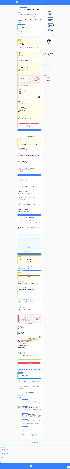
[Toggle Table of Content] (20, 34)
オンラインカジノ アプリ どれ (4, 449)
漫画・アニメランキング (35, 442)
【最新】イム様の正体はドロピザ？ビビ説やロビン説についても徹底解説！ (51, 14)
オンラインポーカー (2, 457)
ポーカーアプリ (2, 455)
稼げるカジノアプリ (2, 450)
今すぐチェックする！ (28, 123)
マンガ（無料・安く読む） (47, 80)
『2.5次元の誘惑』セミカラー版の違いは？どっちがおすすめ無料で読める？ (51, 19)
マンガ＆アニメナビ (22, 1)
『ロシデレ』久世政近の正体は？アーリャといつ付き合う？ (51, 31)
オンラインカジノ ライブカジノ (4, 452)
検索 (53, 35)
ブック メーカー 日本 (3, 451)
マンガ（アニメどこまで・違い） (24, 4)
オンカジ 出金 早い (2, 447)
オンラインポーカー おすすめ (4, 460)
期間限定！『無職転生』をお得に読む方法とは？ (24, 268)
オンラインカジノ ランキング (4, 453)
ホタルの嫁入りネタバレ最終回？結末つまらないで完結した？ (51, 8)
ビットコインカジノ (2, 454)
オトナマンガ (45, 75)
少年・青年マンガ (46, 83)
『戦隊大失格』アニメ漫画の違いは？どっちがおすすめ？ (29, 414)
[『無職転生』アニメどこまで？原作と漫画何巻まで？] (30, 392)
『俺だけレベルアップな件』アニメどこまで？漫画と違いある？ (30, 401)
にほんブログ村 (35, 440)
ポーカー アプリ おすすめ (3, 456)
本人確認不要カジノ (2, 448)
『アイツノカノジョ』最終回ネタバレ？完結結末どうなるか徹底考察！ (51, 25)
